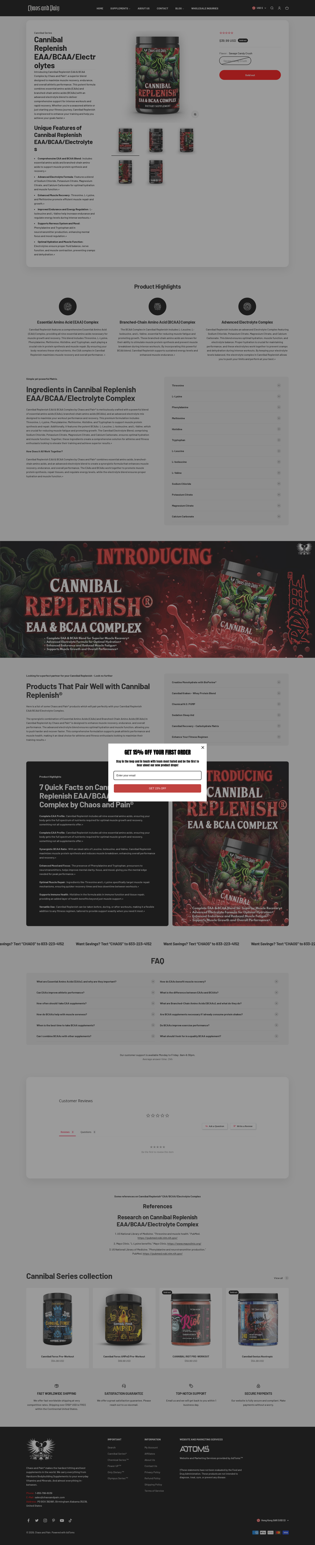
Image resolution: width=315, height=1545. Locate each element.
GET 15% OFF (157, 788)
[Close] (203, 747)
